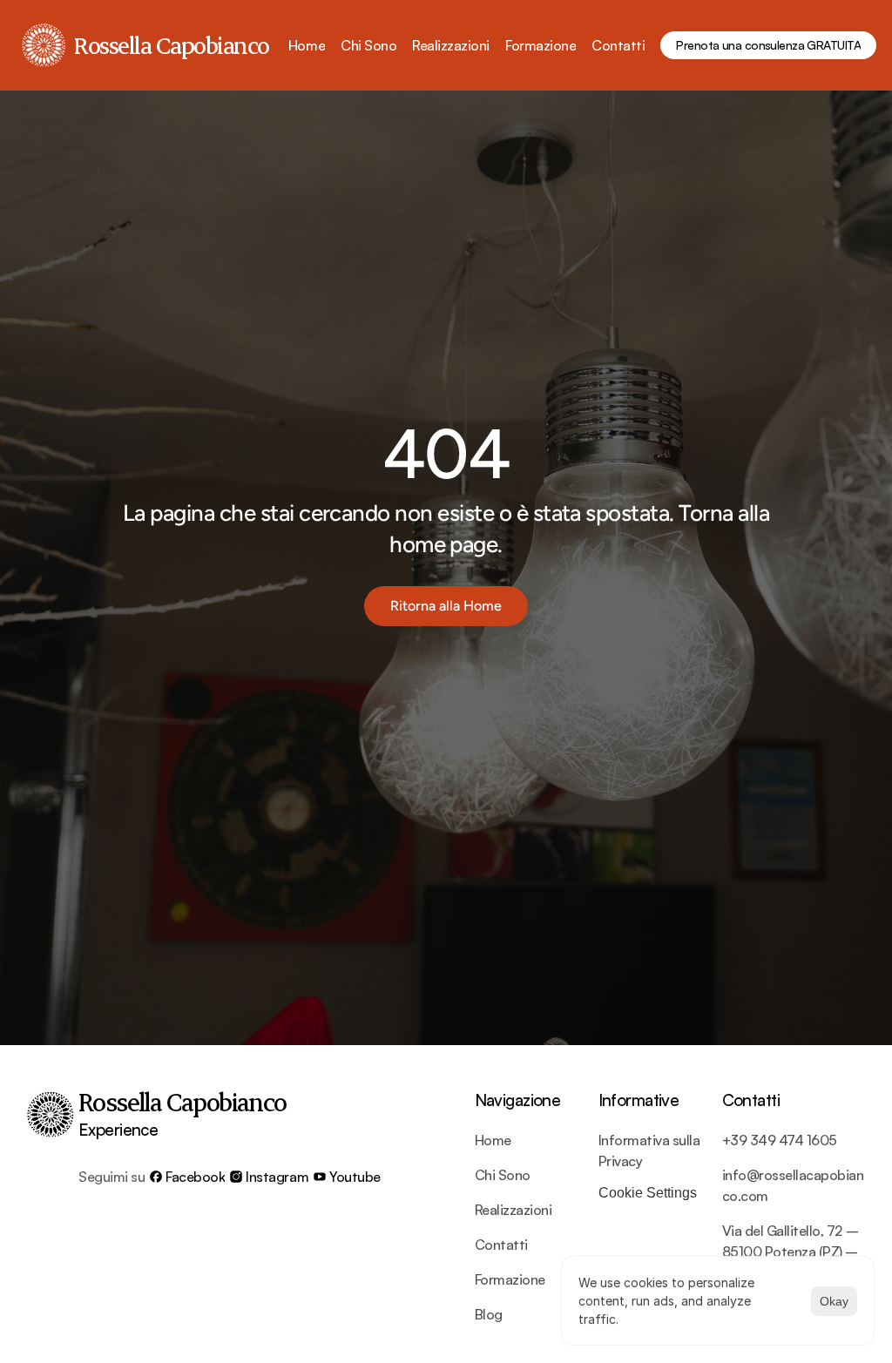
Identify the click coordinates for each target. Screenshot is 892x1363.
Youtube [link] (355, 1176)
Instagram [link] (277, 1176)
